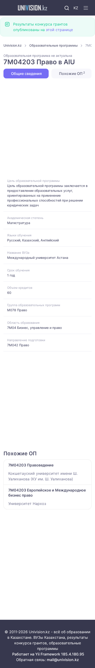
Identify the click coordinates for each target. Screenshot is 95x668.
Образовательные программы (53, 45)
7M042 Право (18, 345)
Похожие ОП (71, 73)
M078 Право (17, 310)
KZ (76, 8)
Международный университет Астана (37, 258)
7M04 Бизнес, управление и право (34, 328)
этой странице (59, 29)
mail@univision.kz (63, 659)
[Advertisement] (47, 128)
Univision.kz (12, 45)
